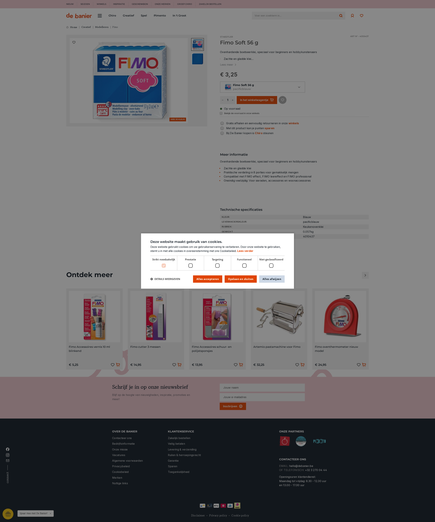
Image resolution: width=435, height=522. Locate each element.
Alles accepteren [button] (207, 279)
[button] (165, 279)
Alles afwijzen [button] (272, 279)
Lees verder (245, 251)
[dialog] (217, 261)
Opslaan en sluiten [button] (240, 279)
